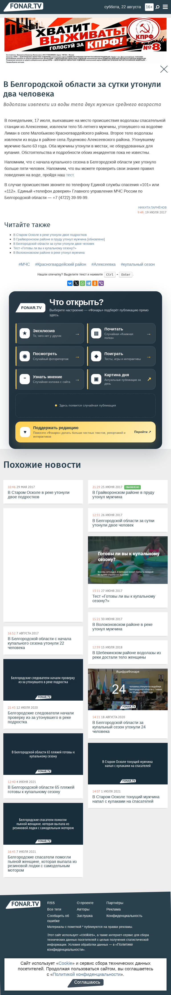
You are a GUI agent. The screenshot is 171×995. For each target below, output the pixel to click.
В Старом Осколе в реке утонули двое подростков (50, 235)
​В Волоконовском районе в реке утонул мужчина (49, 253)
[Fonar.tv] (23, 7)
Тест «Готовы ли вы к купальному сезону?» (44, 248)
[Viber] (101, 283)
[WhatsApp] (82, 283)
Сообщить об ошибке (58, 918)
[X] (76, 283)
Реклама (113, 909)
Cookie (65, 963)
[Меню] (165, 7)
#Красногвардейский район (60, 264)
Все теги (54, 909)
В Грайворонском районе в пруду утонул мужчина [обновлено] (59, 239)
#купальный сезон (138, 264)
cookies (87, 935)
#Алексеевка (104, 264)
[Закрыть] (164, 69)
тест (69, 175)
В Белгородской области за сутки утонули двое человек (53, 244)
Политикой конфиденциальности (86, 974)
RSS (51, 903)
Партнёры (114, 903)
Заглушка (85, 915)
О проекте (85, 903)
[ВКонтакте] (70, 283)
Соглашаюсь (87, 982)
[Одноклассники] (95, 283)
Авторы (83, 909)
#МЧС (24, 264)
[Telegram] (88, 283)
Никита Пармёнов (152, 207)
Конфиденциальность (124, 915)
